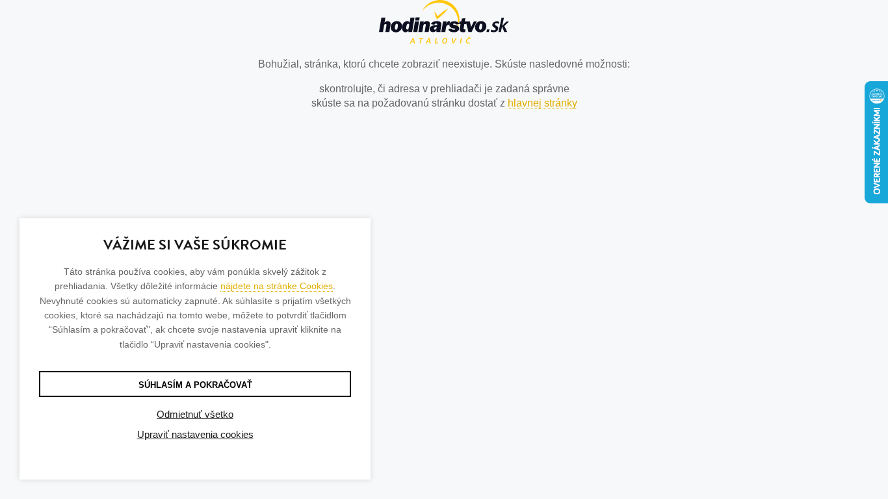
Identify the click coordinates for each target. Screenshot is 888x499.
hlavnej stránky (542, 103)
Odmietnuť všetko (195, 414)
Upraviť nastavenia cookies (195, 434)
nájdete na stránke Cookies (276, 286)
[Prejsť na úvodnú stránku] (444, 23)
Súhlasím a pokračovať (195, 385)
